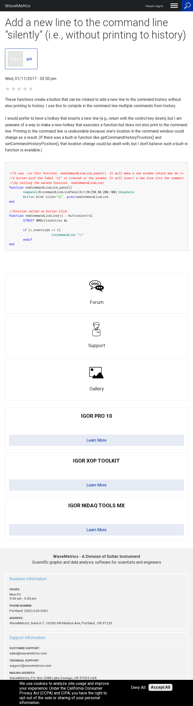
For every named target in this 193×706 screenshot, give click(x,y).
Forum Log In (154, 6)
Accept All (160, 687)
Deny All (138, 687)
